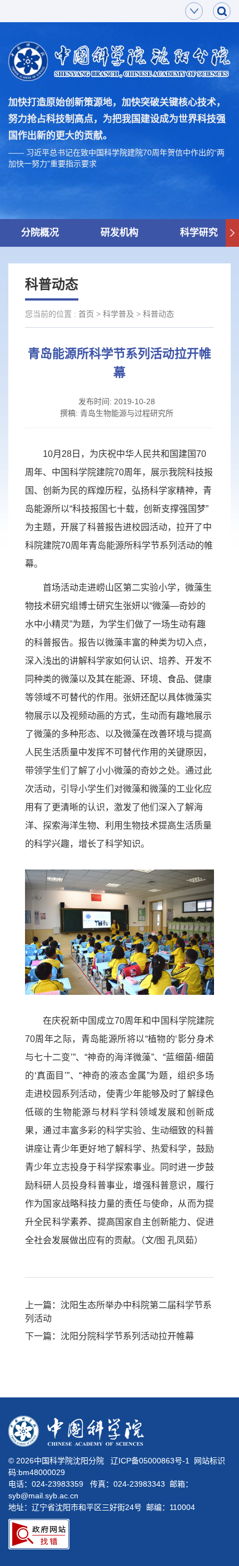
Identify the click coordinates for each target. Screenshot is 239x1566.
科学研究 (199, 232)
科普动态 (158, 313)
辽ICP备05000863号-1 (150, 1460)
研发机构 (119, 232)
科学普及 (118, 313)
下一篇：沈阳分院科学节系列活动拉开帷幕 (109, 1336)
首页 (86, 313)
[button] (232, 233)
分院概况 (40, 232)
